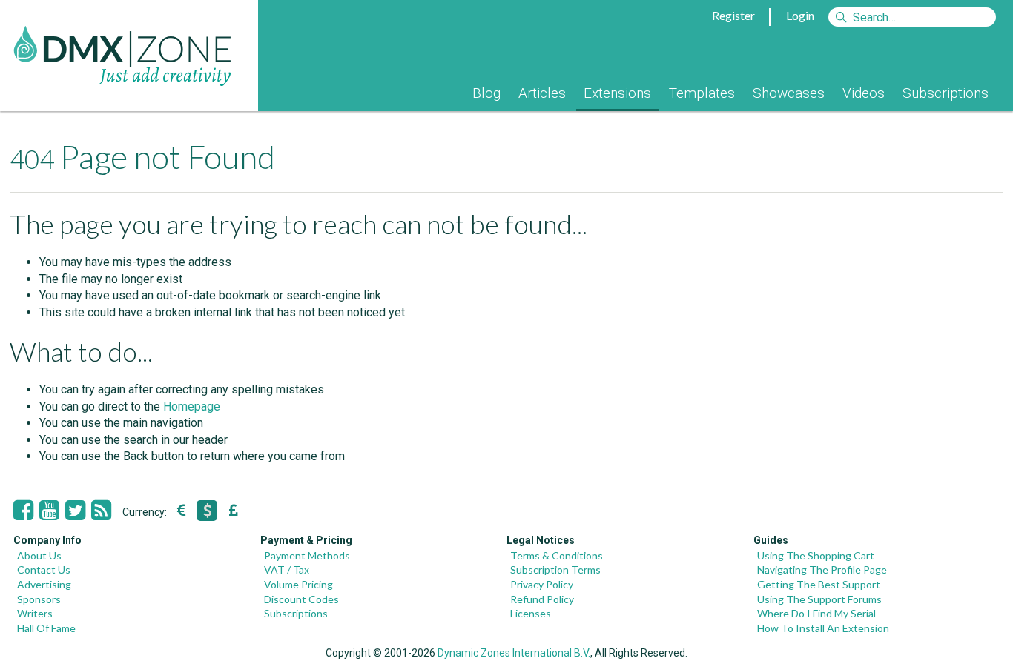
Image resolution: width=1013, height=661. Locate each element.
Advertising (44, 584)
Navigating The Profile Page (822, 569)
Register (733, 15)
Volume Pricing (298, 584)
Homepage (191, 406)
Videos (863, 93)
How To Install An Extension (823, 628)
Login (800, 15)
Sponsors (39, 599)
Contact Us (43, 569)
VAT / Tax (286, 569)
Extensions (617, 93)
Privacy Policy (541, 584)
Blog (486, 93)
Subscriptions (946, 93)
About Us (39, 555)
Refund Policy (542, 599)
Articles (542, 93)
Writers (35, 613)
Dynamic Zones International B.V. (514, 653)
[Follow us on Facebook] (23, 510)
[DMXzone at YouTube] (49, 510)
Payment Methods (307, 555)
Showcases (789, 93)
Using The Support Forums (819, 599)
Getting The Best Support (818, 584)
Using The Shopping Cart (815, 555)
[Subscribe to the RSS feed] (101, 510)
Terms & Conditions (556, 555)
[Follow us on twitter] (75, 510)
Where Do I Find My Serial (816, 613)
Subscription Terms (555, 569)
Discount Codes (301, 599)
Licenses (530, 613)
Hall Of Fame (46, 628)
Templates (702, 93)
